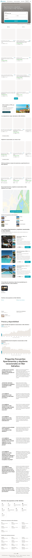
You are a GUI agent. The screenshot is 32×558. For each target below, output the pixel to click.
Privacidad (28, 555)
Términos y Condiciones (23, 555)
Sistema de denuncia (19, 556)
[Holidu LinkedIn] (16, 553)
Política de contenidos (13, 556)
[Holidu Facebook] (17, 553)
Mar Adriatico (28, 24)
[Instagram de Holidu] (14, 553)
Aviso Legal (17, 555)
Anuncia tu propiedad (17, 1)
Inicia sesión (22, 1)
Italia (25, 24)
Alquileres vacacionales (20, 24)
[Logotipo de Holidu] (4, 1)
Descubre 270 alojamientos (16, 211)
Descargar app (10, 1)
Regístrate (27, 1)
